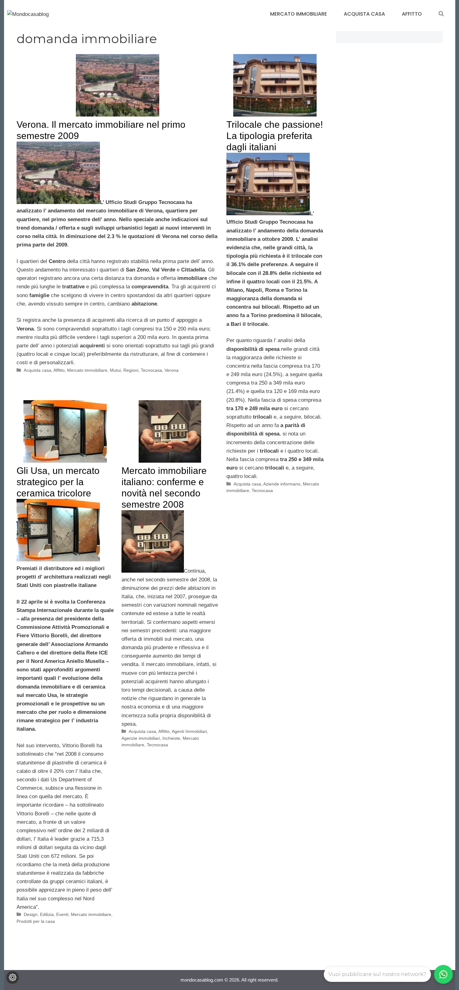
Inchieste (171, 738)
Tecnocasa (151, 370)
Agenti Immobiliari (189, 731)
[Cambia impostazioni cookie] (12, 977)
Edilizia (47, 914)
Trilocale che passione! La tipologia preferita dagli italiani (274, 135)
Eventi (62, 914)
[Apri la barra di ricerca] (441, 14)
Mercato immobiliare (298, 13)
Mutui (115, 370)
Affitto (412, 13)
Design (30, 914)
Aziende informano (281, 483)
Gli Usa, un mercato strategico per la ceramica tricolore (58, 481)
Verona (172, 370)
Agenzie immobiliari (140, 738)
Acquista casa (364, 13)
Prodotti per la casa (36, 921)
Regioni (130, 370)
